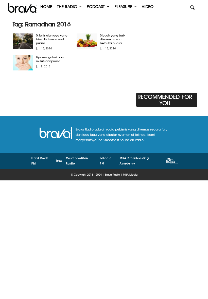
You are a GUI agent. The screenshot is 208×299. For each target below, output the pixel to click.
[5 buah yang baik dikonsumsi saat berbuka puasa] (87, 41)
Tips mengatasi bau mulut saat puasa (50, 59)
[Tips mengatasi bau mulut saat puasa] (23, 62)
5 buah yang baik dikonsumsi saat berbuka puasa (112, 39)
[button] (192, 7)
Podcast (96, 6)
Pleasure (123, 6)
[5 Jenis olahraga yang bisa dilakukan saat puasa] (23, 41)
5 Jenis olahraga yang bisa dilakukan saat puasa (51, 39)
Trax (59, 160)
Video (147, 6)
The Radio (67, 6)
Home (46, 6)
